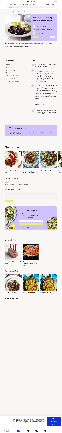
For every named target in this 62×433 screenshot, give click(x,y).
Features (34, 4)
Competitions (46, 4)
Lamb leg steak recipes (29, 292)
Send (53, 36)
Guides (39, 4)
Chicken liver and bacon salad (48, 171)
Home (6, 11)
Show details (50, 431)
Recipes (10, 4)
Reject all (53, 424)
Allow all (53, 418)
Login (55, 1)
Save (36, 36)
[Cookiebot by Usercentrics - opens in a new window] (6, 431)
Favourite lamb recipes (11, 292)
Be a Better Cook (27, 4)
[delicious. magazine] (31, 1)
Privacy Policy (38, 227)
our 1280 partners (19, 419)
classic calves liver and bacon (23, 46)
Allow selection (54, 421)
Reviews (52, 4)
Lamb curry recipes (45, 292)
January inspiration (18, 4)
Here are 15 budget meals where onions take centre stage (30, 263)
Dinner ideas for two (17, 11)
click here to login (25, 184)
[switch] (27, 431)
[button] (56, 147)
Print (42, 36)
